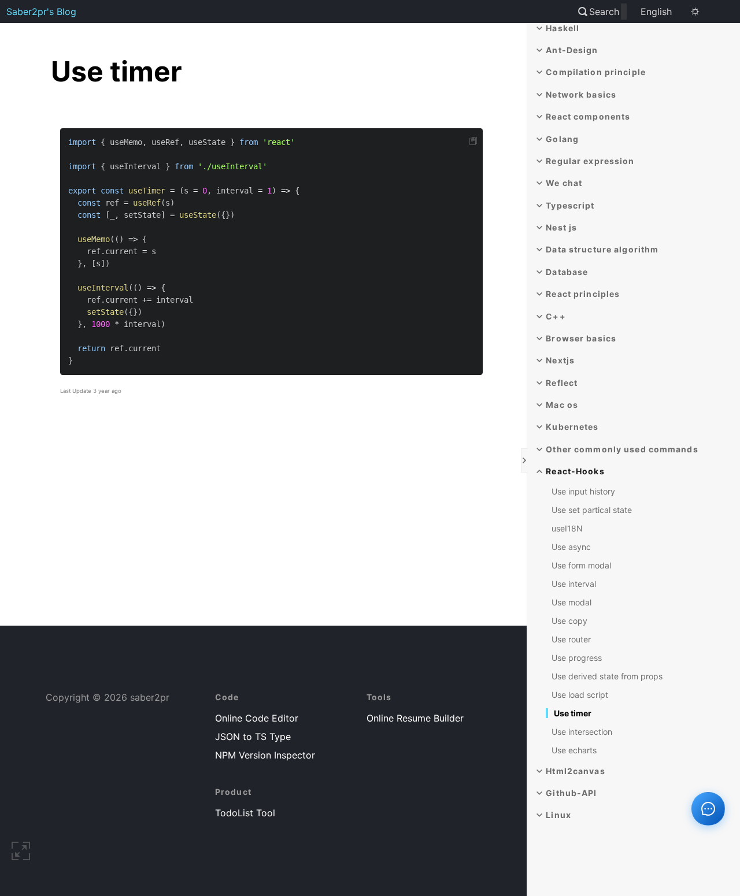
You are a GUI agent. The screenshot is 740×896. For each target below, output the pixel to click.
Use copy (569, 621)
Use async (571, 547)
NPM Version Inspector (265, 755)
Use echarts (574, 750)
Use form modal (581, 565)
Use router (571, 639)
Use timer (572, 713)
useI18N (567, 528)
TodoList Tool (245, 813)
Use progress (577, 658)
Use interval (574, 584)
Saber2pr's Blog (41, 11)
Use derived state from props (607, 676)
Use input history (583, 491)
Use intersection (582, 732)
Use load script (580, 695)
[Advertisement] (271, 526)
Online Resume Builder (415, 718)
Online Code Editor (256, 718)
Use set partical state (592, 510)
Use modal (571, 602)
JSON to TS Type (253, 736)
